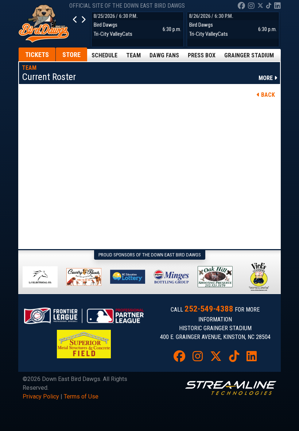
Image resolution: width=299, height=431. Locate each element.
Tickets (37, 54)
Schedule (104, 55)
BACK (267, 94)
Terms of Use (81, 396)
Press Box (201, 55)
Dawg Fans (164, 55)
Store (71, 54)
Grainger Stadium (249, 55)
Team (133, 55)
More (266, 78)
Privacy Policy (41, 396)
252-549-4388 (209, 309)
